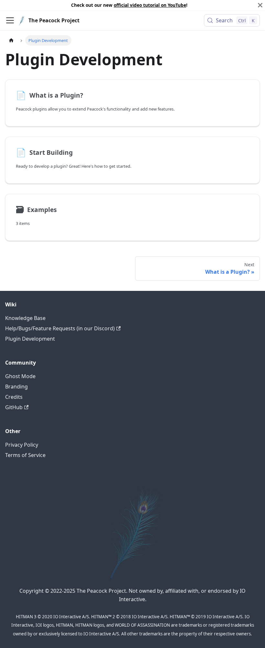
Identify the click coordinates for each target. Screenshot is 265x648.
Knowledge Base (25, 318)
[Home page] (11, 40)
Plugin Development (30, 338)
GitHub (14, 407)
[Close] (260, 5)
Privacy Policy (21, 444)
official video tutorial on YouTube (150, 5)
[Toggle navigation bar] (10, 20)
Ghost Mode (20, 376)
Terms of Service (25, 455)
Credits (14, 396)
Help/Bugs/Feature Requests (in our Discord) (60, 328)
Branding (16, 386)
